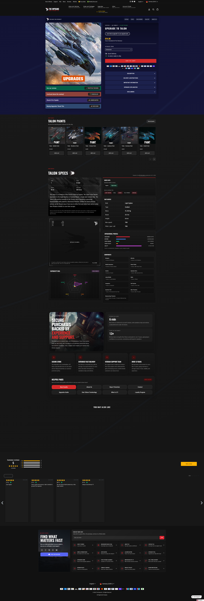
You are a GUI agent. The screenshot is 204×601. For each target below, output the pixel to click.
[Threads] (52, 550)
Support (56, 1)
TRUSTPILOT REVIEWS (92, 88)
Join (162, 537)
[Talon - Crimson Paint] (93, 135)
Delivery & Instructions (131, 78)
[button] (200, 600)
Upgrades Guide (64, 392)
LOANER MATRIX (94, 100)
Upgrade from (109, 46)
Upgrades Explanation (130, 87)
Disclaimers (130, 92)
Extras (126, 19)
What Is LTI (114, 392)
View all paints (151, 121)
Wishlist (75, 1)
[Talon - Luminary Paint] (111, 135)
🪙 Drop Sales (82, 1)
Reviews (69, 1)
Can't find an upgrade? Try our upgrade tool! (117, 33)
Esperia (107, 25)
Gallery (147, 19)
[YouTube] (56, 550)
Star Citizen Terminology (89, 392)
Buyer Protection (115, 387)
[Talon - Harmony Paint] (129, 135)
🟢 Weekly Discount (92, 1)
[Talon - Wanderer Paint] (74, 135)
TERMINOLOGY (94, 94)
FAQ (60, 1)
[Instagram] (41, 550)
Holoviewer (139, 19)
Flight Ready (124, 25)
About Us (89, 387)
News (64, 1)
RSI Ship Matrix (142, 175)
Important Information (131, 82)
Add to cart (56, 153)
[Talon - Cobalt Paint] (147, 135)
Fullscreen (94, 262)
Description (130, 73)
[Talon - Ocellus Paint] (56, 135)
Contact (140, 387)
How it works (64, 387)
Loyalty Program (140, 392)
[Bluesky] (49, 550)
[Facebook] (45, 550)
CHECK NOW (95, 106)
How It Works (48, 1)
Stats (132, 19)
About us (154, 19)
